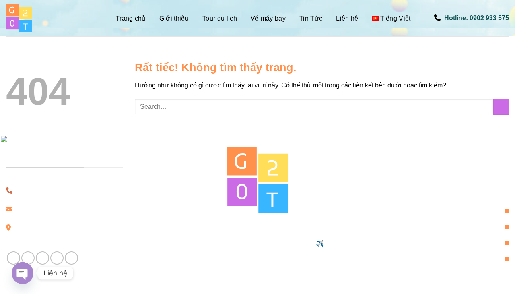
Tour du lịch (219, 18)
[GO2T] (46, 18)
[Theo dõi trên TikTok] (42, 258)
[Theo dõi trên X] (57, 258)
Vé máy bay (268, 18)
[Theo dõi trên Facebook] (13, 258)
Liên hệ (347, 18)
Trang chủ (131, 18)
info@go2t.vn (55, 209)
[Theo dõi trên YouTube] (71, 258)
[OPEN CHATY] (22, 273)
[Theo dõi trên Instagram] (28, 258)
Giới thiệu (174, 18)
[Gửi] (501, 106)
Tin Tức (310, 18)
